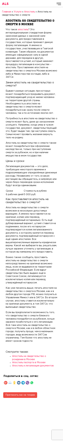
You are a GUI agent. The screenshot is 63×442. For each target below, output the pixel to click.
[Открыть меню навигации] (59, 4)
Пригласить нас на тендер (20, 395)
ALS (5, 3)
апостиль (23, 30)
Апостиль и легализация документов (33, 366)
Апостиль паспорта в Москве (29, 362)
